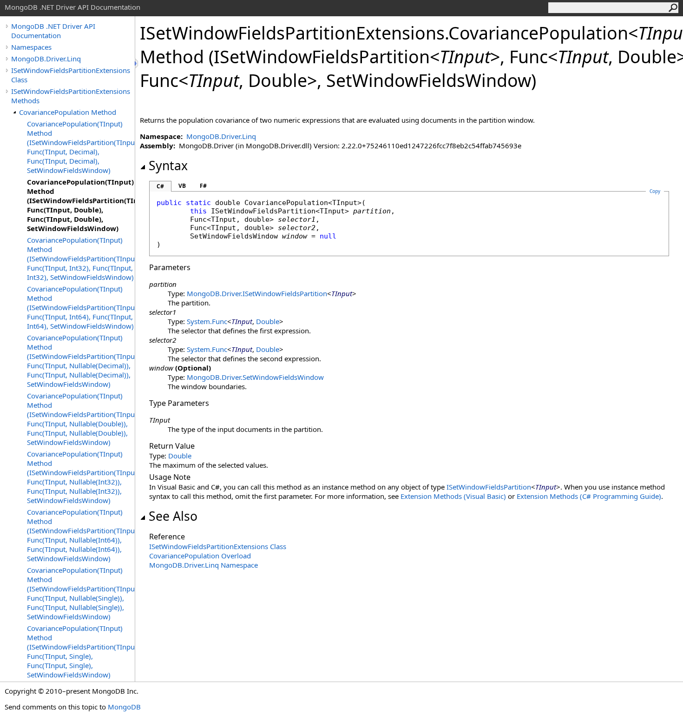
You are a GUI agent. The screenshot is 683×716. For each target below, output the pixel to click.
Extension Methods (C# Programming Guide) (589, 496)
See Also (173, 516)
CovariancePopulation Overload (200, 555)
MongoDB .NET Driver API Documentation (53, 30)
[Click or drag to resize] (137, 63)
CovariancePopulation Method (67, 112)
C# (160, 186)
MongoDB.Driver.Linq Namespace (203, 565)
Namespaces (31, 47)
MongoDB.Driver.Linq (46, 58)
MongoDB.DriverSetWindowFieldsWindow (255, 377)
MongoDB (124, 706)
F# (203, 186)
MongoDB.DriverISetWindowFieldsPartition (257, 293)
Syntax (168, 165)
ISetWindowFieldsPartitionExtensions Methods (70, 95)
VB (182, 186)
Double (267, 321)
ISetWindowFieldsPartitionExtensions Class (70, 75)
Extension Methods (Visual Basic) (453, 496)
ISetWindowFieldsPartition (489, 486)
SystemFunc (207, 321)
